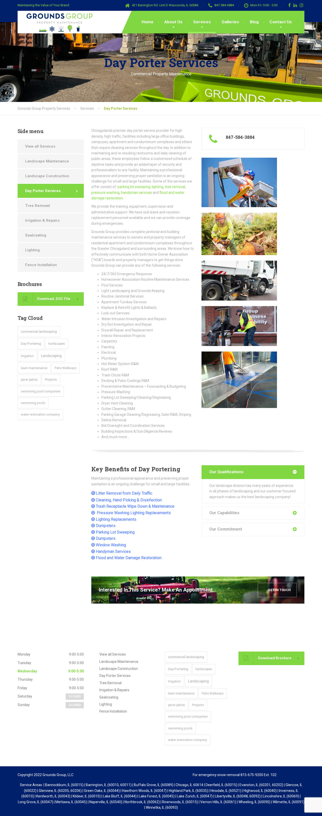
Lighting (32, 250)
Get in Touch (279, 590)
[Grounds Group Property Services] (56, 22)
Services (202, 21)
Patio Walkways (65, 368)
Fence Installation (41, 265)
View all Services (40, 146)
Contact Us (280, 21)
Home (147, 21)
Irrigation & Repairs (42, 220)
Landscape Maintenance (47, 161)
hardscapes (56, 343)
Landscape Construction (47, 176)
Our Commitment (225, 529)
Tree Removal (37, 205)
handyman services (136, 193)
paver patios (29, 379)
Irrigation (27, 356)
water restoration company (40, 414)
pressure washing (105, 193)
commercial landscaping (39, 331)
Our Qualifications (226, 472)
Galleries (230, 21)
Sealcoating (35, 235)
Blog (254, 21)
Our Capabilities (224, 512)
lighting (157, 187)
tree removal (175, 187)
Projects (51, 379)
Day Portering (31, 343)
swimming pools (33, 403)
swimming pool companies (41, 391)
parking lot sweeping (133, 187)
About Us (173, 21)
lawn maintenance (34, 368)
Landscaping (51, 356)
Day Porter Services (43, 191)
